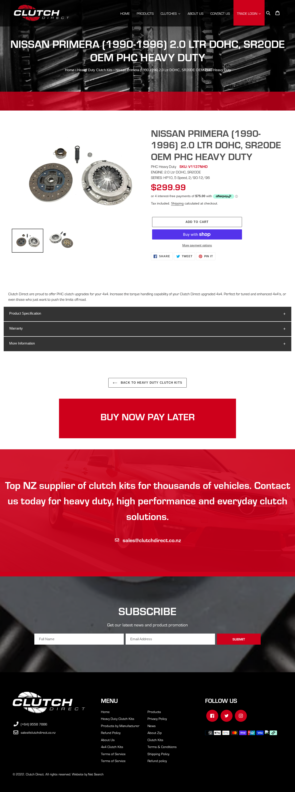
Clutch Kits (155, 739)
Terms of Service (113, 753)
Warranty (16, 328)
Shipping (177, 203)
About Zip (155, 732)
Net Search (95, 774)
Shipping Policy (158, 753)
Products (154, 711)
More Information (22, 343)
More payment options (197, 245)
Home (69, 70)
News (152, 725)
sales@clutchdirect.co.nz (152, 540)
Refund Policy (111, 732)
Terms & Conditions (162, 746)
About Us (108, 739)
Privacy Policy (157, 718)
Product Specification (25, 313)
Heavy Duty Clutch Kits (94, 70)
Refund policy (157, 760)
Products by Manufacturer (120, 725)
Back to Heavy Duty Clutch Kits (151, 382)
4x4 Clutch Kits (112, 746)
